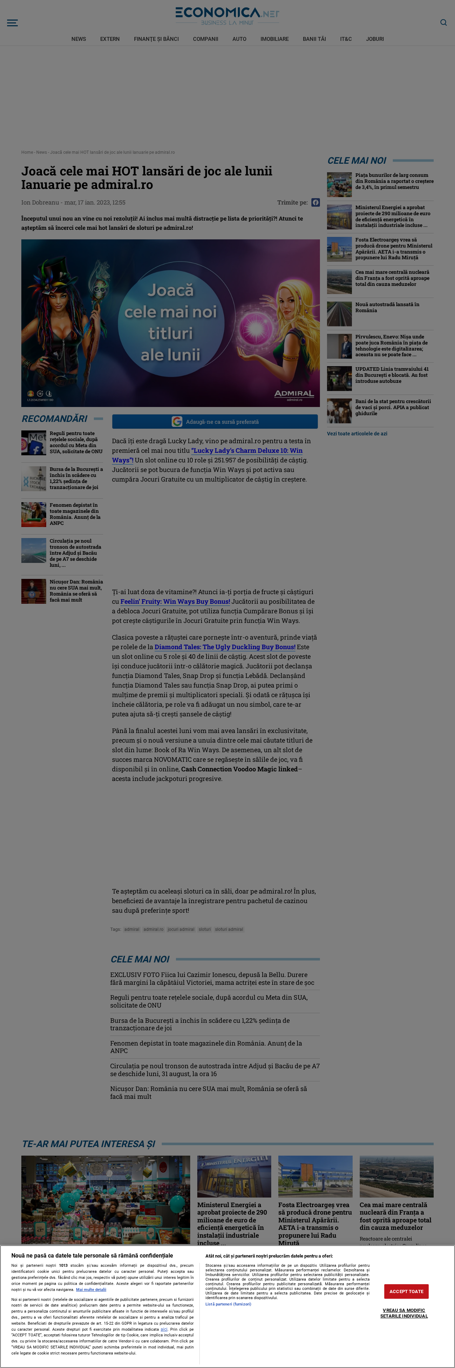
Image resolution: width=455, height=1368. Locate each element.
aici (164, 1329)
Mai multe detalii (91, 1289)
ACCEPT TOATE (406, 1291)
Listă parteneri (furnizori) (228, 1304)
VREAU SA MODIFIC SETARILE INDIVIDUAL (404, 1313)
